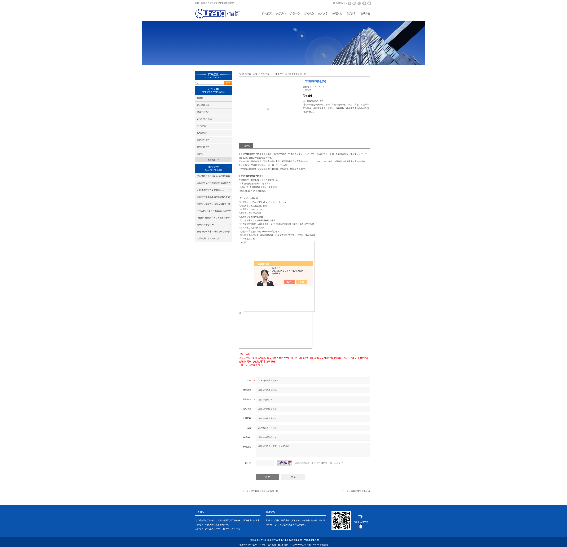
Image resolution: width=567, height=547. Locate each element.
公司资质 (337, 13)
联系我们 (365, 13)
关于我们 (281, 13)
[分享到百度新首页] (364, 3)
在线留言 (351, 13)
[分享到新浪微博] (359, 3)
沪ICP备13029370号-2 (257, 545)
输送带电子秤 (203, 140)
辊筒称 (200, 154)
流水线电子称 (203, 105)
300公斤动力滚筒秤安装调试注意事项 (214, 211)
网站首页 (267, 13)
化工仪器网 (283, 545)
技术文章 (323, 13)
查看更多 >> (213, 160)
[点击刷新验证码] (284, 463)
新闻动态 (309, 13)
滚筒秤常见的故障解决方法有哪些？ (213, 183)
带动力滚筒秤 (203, 112)
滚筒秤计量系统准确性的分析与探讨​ (213, 197)
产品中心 (295, 13)
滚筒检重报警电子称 (360, 491)
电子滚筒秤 (202, 126)
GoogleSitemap (295, 545)
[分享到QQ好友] (369, 3)
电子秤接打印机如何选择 (208, 238)
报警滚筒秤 (202, 133)
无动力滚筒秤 (203, 147)
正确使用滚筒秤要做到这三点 (210, 190)
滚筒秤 (200, 98)
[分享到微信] (354, 3)
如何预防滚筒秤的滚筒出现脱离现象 (213, 176)
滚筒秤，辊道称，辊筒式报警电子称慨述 (213, 205)
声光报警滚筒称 (204, 119)
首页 (255, 74)
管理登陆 (324, 545)
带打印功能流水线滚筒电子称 (264, 491)
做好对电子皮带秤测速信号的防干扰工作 (213, 232)
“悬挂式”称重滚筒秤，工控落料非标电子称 (213, 219)
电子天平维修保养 (205, 225)
